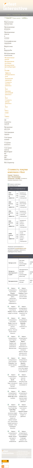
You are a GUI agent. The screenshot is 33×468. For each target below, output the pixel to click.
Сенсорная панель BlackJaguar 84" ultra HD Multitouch (6, 153)
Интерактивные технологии (6, 54)
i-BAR (6, 113)
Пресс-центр (16, 18)
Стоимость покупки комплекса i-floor (8, 85)
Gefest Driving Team (8, 16)
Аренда (8, 18)
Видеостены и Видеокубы (6, 48)
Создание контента (6, 143)
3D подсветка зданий (6, 122)
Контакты (25, 18)
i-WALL (7, 110)
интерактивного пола (20, 248)
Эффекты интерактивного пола (10, 74)
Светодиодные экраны (6, 133)
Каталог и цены (25, 16)
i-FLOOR (7, 69)
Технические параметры (9, 79)
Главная (10, 175)
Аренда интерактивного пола (20, 256)
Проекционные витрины (6, 28)
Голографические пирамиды (6, 42)
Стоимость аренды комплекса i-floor (8, 103)
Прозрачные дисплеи (6, 128)
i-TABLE (7, 115)
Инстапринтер (6, 162)
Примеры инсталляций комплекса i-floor (9, 94)
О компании (16, 15)
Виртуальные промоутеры (6, 23)
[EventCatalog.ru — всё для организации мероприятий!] (5, 467)
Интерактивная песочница (9, 62)
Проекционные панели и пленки (6, 35)
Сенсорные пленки (6, 138)
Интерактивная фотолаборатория (10, 66)
